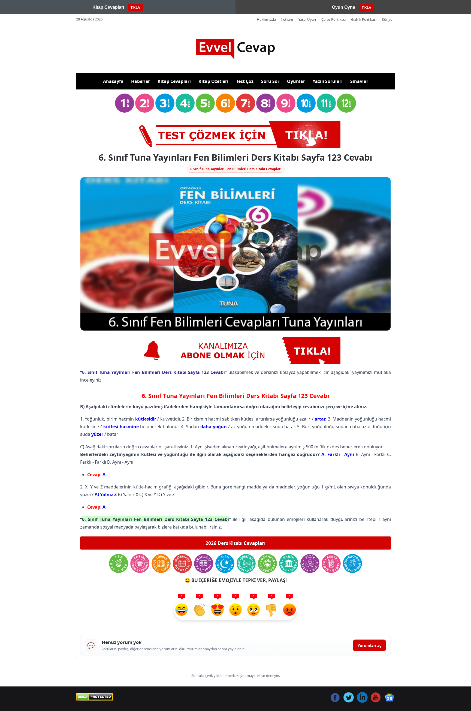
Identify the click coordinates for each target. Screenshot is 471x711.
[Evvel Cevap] (235, 49)
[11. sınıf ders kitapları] (326, 103)
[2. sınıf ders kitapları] (144, 103)
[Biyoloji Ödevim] (352, 563)
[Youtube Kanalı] (235, 350)
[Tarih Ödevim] (288, 563)
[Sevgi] (218, 610)
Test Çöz (244, 81)
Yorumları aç (369, 645)
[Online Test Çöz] (235, 134)
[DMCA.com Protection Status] (94, 697)
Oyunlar (296, 81)
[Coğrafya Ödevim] (267, 563)
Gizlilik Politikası (363, 19)
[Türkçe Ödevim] (161, 563)
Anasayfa (113, 81)
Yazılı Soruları (328, 81)
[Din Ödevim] (224, 563)
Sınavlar (359, 81)
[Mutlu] (182, 610)
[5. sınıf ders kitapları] (205, 103)
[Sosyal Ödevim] (139, 563)
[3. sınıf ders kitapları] (164, 103)
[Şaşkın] (235, 610)
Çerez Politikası (333, 19)
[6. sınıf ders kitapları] (225, 103)
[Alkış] (200, 610)
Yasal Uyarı (307, 19)
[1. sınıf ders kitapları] (124, 103)
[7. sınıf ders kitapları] (245, 103)
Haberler (140, 81)
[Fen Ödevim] (118, 563)
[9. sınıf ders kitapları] (285, 103)
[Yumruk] (271, 610)
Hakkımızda (266, 19)
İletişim (287, 19)
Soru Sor (270, 81)
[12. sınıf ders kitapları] (346, 103)
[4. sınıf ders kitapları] (185, 103)
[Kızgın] (289, 610)
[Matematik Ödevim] (182, 563)
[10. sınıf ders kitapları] (306, 103)
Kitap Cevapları (174, 81)
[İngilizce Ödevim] (203, 563)
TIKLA (135, 8)
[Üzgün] (253, 610)
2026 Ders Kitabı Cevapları (235, 543)
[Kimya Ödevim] (331, 563)
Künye (387, 19)
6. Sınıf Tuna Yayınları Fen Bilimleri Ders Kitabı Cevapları (236, 169)
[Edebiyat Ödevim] (246, 563)
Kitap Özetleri (213, 81)
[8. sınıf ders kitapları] (265, 103)
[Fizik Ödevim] (309, 563)
